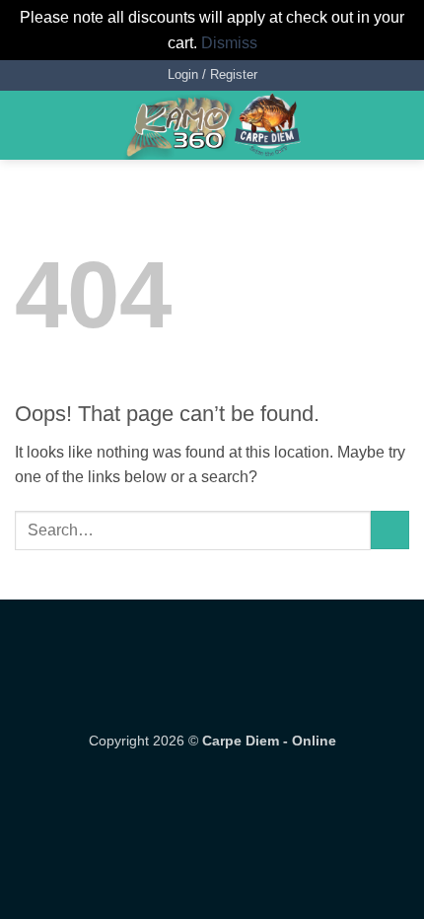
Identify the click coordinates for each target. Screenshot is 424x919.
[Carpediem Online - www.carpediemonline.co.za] (212, 125)
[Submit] (390, 530)
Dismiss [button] (229, 43)
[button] (212, 75)
